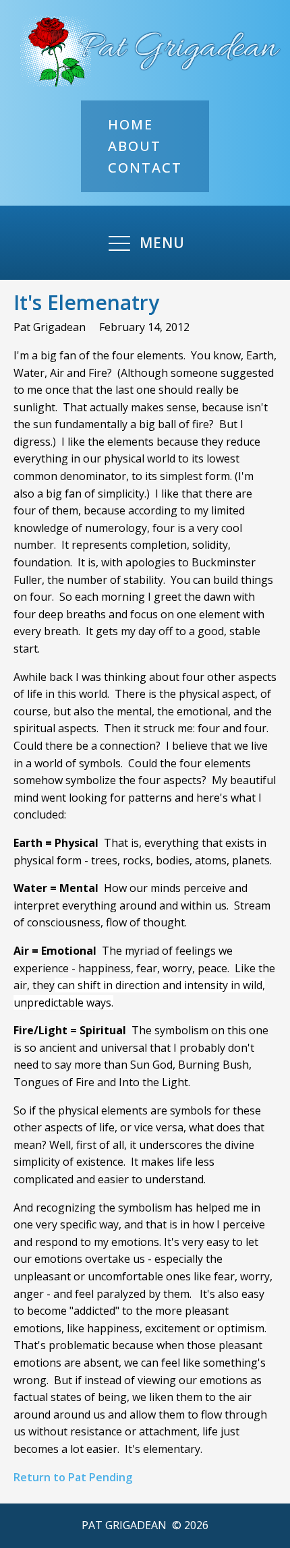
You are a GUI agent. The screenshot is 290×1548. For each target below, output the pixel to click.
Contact (145, 167)
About (134, 146)
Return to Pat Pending (72, 1477)
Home (130, 124)
